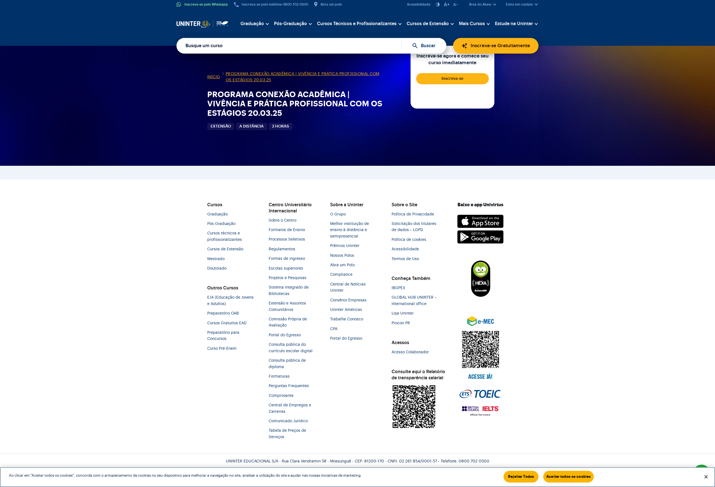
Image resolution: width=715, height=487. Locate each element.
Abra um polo (331, 4)
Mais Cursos (472, 23)
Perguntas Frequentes (289, 386)
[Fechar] (706, 477)
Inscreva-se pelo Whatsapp (206, 4)
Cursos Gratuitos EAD (227, 323)
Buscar (428, 46)
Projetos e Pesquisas (287, 278)
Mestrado (216, 259)
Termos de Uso (405, 259)
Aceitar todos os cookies (568, 476)
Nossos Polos (342, 256)
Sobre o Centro (282, 220)
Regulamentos (282, 249)
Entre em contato (519, 4)
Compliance (341, 275)
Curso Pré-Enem (222, 349)
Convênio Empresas (348, 300)
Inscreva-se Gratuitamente (500, 45)
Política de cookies (409, 240)
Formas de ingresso (287, 259)
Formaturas (279, 376)
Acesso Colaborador (410, 352)
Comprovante (281, 396)
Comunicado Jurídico (288, 421)
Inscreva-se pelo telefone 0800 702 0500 (275, 4)
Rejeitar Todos (521, 476)
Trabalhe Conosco (346, 319)
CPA (333, 329)
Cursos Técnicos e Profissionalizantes (357, 23)
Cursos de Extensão (428, 23)
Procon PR (401, 323)
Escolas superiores (286, 268)
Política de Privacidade (413, 214)
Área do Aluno (480, 4)
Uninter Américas (346, 310)
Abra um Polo (342, 265)
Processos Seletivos (287, 239)
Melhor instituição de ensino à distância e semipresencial (349, 230)
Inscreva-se (452, 79)
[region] (357, 477)
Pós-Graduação (290, 23)
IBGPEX (398, 288)
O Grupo (338, 214)
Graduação (252, 23)
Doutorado (217, 268)
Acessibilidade (418, 4)
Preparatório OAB (223, 313)
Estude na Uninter (514, 23)
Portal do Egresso (285, 335)
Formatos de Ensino (287, 230)
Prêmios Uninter (344, 246)
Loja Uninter (403, 313)
